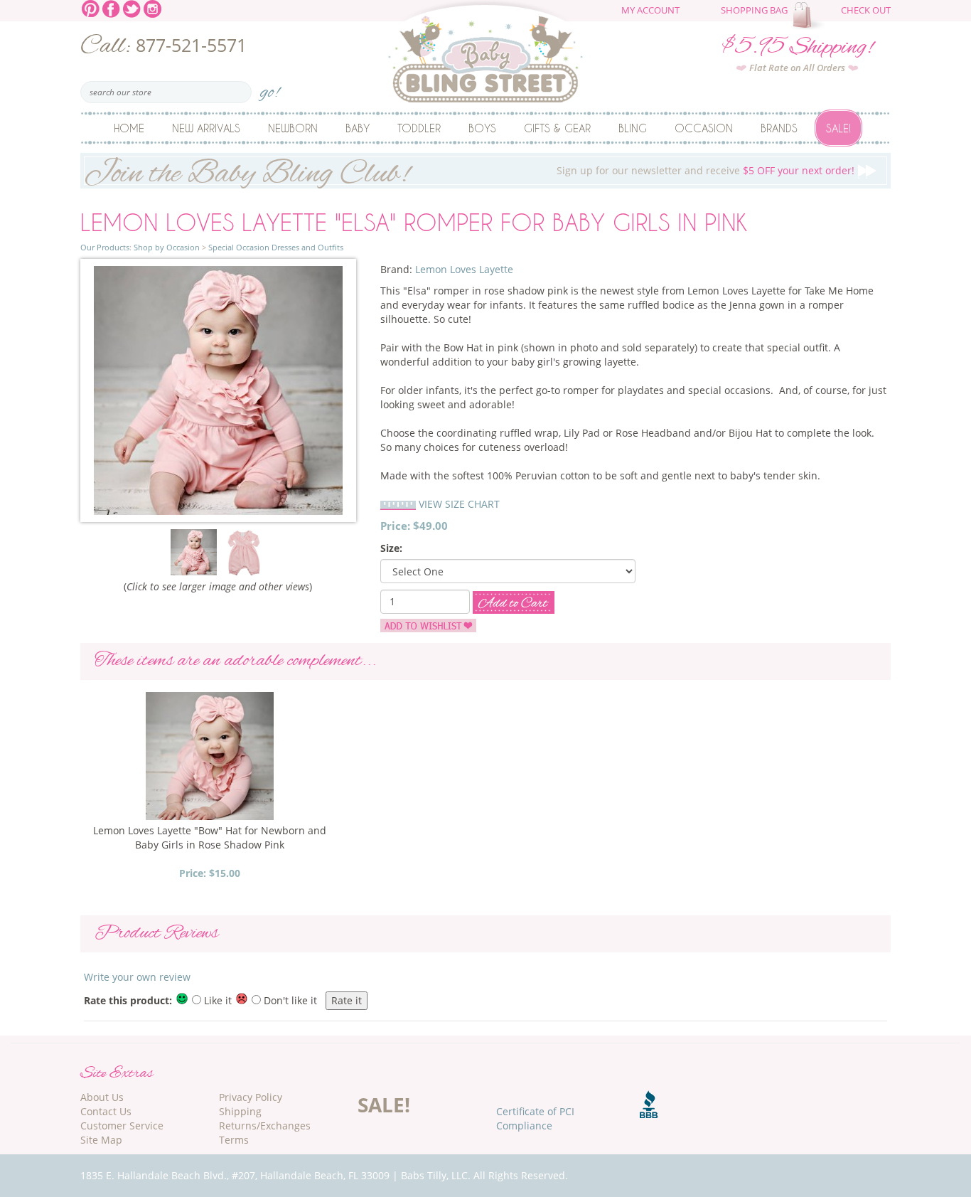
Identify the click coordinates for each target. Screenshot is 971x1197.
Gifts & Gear (557, 128)
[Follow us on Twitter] (132, 7)
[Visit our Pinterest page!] (91, 7)
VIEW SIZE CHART (459, 504)
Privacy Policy (250, 1097)
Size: (391, 548)
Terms (234, 1140)
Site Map (101, 1140)
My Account (650, 10)
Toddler (419, 128)
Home (129, 128)
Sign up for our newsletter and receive (469, 171)
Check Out (866, 10)
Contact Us (106, 1111)
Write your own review (137, 977)
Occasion (704, 128)
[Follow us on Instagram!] (152, 7)
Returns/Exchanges (265, 1125)
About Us (102, 1097)
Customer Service (121, 1125)
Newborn (293, 128)
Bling (632, 128)
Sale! (838, 128)
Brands (779, 128)
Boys (482, 128)
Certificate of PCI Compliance (535, 1118)
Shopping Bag (754, 10)
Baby (357, 128)
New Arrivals (206, 128)
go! (269, 88)
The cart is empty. (810, 15)
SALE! (384, 1104)
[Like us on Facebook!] (111, 7)
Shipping (240, 1111)
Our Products (104, 247)
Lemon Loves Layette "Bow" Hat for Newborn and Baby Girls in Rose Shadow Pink (209, 837)
